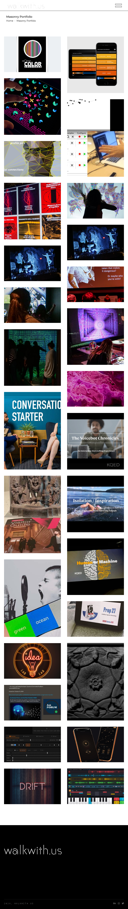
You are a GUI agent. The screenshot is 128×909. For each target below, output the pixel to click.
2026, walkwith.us (19, 903)
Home (9, 20)
